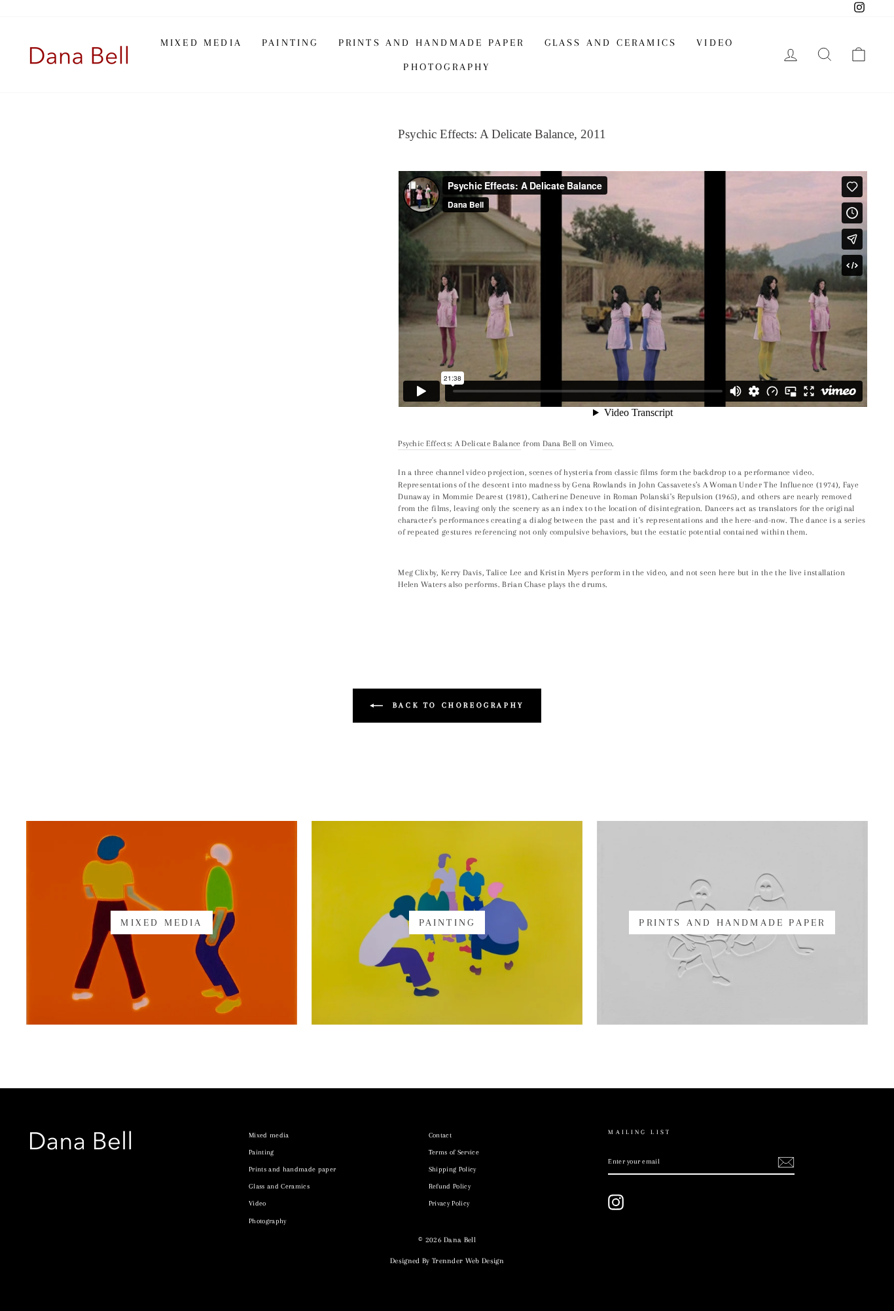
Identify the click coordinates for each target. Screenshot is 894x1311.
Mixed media (201, 42)
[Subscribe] (786, 1162)
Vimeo (601, 443)
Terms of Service (454, 1152)
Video (715, 42)
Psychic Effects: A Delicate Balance (459, 443)
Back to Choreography (456, 705)
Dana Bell (560, 443)
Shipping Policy (452, 1169)
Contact (440, 1135)
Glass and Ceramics (611, 42)
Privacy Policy (449, 1203)
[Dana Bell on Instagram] (616, 1202)
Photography (446, 67)
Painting (290, 42)
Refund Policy (450, 1186)
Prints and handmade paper (431, 42)
